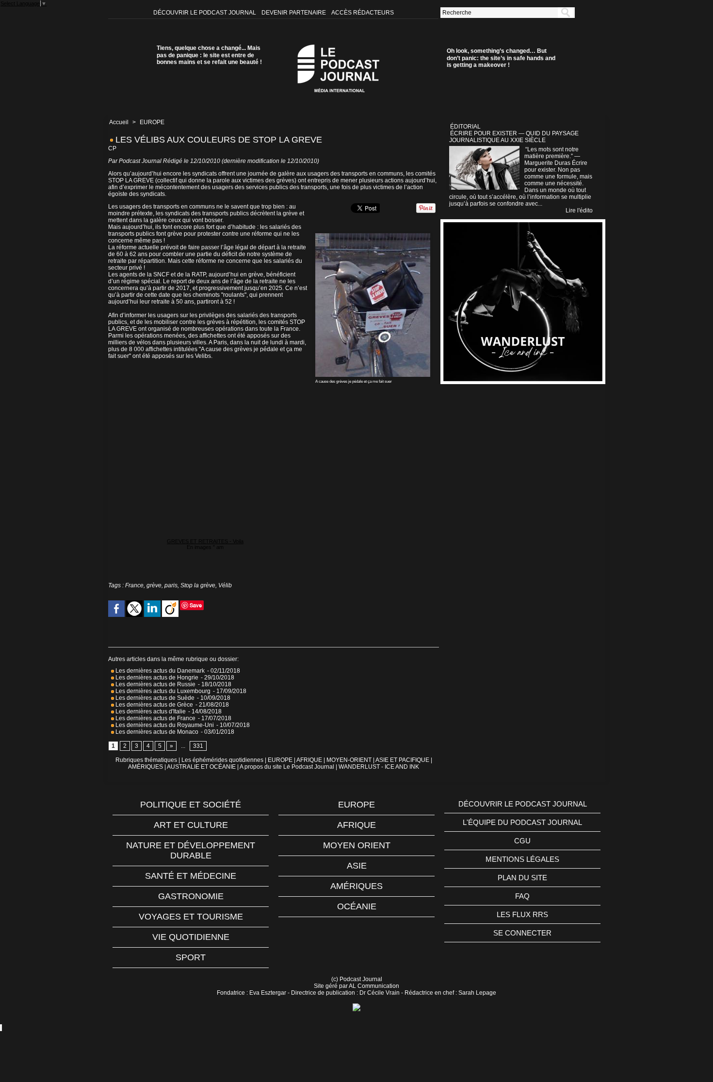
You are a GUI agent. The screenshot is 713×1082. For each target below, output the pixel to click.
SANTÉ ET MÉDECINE (190, 876)
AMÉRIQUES (145, 766)
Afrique (356, 825)
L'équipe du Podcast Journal (522, 822)
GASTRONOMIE (191, 896)
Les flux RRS (522, 914)
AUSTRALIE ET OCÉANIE (201, 766)
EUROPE (152, 122)
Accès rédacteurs (362, 12)
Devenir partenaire (294, 12)
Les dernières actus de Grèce (153, 704)
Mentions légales (522, 859)
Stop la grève (197, 585)
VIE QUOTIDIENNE (190, 937)
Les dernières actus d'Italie (150, 711)
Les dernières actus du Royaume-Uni (164, 725)
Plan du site (522, 877)
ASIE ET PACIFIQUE (402, 760)
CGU (522, 841)
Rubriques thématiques (146, 760)
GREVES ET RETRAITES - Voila (205, 541)
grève (154, 585)
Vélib (225, 585)
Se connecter (522, 933)
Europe (356, 804)
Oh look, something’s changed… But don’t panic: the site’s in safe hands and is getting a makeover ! (501, 58)
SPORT (191, 957)
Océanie (356, 906)
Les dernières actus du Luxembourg (162, 691)
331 (198, 746)
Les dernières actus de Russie (154, 684)
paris (171, 585)
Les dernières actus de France (154, 718)
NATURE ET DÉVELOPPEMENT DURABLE (190, 850)
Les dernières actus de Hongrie (156, 677)
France (134, 585)
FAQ (522, 896)
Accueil (119, 122)
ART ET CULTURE (191, 825)
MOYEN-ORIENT (349, 760)
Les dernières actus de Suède (154, 697)
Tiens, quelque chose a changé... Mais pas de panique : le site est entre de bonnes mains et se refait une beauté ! (209, 55)
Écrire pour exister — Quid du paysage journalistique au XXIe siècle (514, 137)
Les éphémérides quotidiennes (222, 760)
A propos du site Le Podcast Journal (287, 766)
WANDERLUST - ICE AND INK (379, 766)
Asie (357, 866)
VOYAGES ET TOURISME (191, 916)
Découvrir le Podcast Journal (205, 12)
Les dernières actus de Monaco (156, 731)
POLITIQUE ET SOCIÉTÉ (190, 804)
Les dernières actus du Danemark (159, 670)
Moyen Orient (356, 845)
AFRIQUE (309, 760)
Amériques (356, 886)
